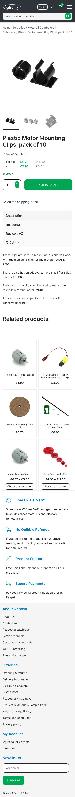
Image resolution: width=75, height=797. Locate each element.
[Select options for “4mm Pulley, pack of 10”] (55, 465)
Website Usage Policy (17, 711)
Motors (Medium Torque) (20, 474)
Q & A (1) (12, 242)
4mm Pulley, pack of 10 (55, 474)
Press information (14, 655)
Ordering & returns (15, 673)
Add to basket (48, 184)
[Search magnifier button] (68, 16)
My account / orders (16, 742)
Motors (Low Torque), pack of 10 (19, 375)
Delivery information (16, 679)
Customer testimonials (17, 642)
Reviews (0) (14, 233)
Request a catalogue (16, 629)
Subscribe (13, 780)
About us (8, 617)
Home (6, 27)
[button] (17, 187)
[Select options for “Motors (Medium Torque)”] (20, 465)
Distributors (10, 692)
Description (14, 215)
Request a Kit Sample (17, 698)
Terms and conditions (17, 718)
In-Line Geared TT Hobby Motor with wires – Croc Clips (55, 375)
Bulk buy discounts (15, 685)
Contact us (10, 623)
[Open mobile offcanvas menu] (69, 6)
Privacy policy (12, 724)
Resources (13, 224)
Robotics (19, 27)
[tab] (37, 215)
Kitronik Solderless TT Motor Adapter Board (55, 425)
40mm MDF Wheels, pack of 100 (19, 425)
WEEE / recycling (14, 649)
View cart (9, 748)
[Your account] (53, 6)
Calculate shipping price (20, 202)
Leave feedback (13, 636)
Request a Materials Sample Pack (25, 705)
